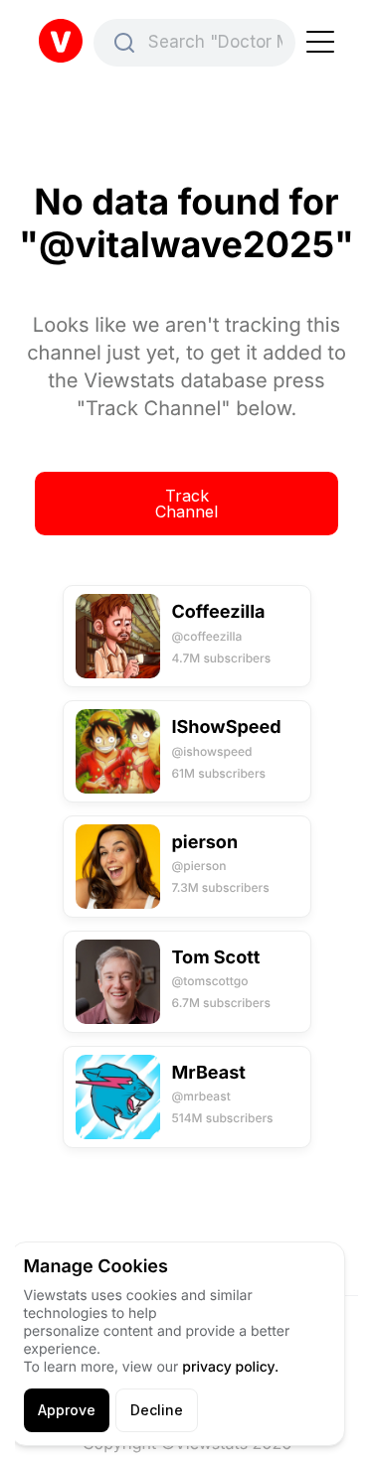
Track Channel (186, 503)
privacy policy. (230, 1367)
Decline (156, 1409)
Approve (66, 1409)
